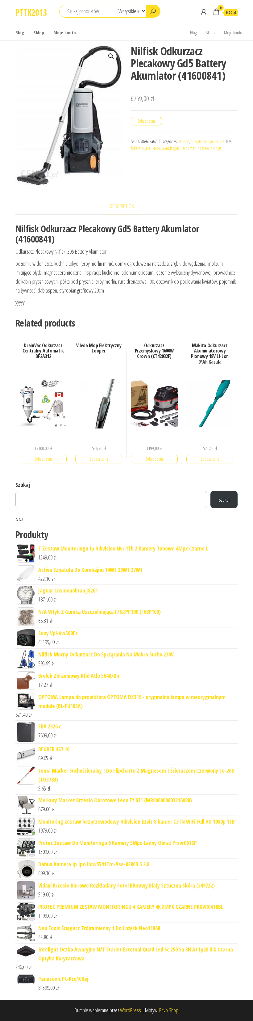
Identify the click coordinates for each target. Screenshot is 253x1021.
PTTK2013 (31, 12)
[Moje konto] (204, 11)
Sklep (39, 32)
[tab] (127, 206)
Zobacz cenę (146, 121)
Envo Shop (168, 1010)
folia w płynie (141, 148)
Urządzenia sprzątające (208, 141)
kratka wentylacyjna (166, 148)
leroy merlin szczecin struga (201, 148)
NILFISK (183, 141)
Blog (19, 32)
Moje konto (64, 32)
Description (122, 206)
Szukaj (22, 484)
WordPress (130, 1010)
